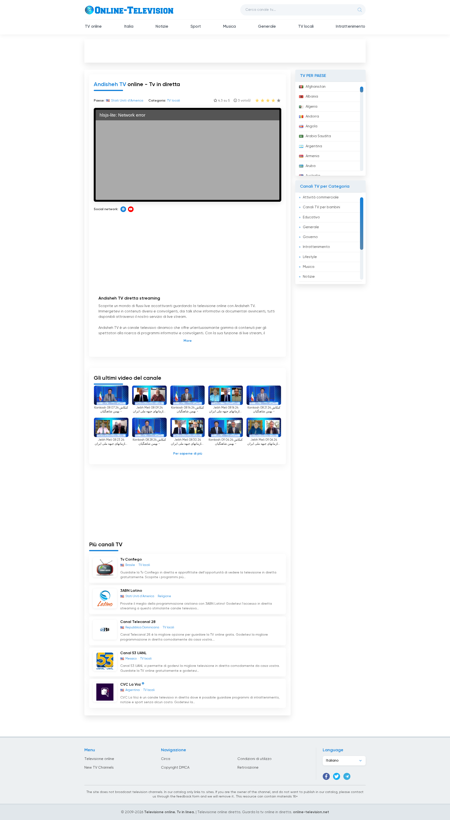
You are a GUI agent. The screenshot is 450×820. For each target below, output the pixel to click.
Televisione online (99, 759)
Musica (229, 27)
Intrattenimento (350, 27)
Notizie (161, 27)
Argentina (314, 146)
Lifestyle (310, 257)
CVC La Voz (130, 685)
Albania (312, 96)
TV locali (306, 27)
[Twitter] (336, 776)
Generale (267, 27)
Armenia (312, 156)
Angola (311, 126)
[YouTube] (131, 209)
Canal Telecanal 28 (137, 622)
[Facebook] (326, 776)
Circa (165, 759)
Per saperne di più (187, 453)
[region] (330, 129)
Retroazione (248, 767)
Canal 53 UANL (133, 653)
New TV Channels (99, 767)
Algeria (311, 106)
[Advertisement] (225, 50)
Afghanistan (316, 86)
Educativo (311, 217)
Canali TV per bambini (321, 207)
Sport (196, 27)
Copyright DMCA (175, 767)
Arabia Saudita (318, 136)
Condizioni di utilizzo (254, 759)
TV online (93, 27)
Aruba (310, 166)
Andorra (312, 116)
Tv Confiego (131, 560)
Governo (310, 237)
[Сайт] (123, 209)
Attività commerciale (321, 197)
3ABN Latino (131, 591)
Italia (128, 27)
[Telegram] (346, 776)
